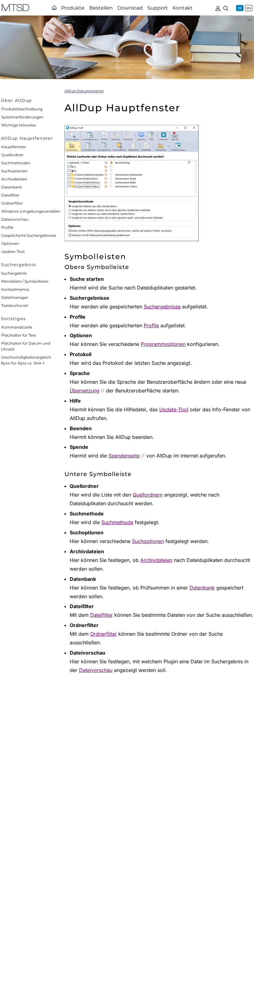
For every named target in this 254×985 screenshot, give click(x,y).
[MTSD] (15, 8)
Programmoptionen (163, 344)
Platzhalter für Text (18, 335)
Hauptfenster (13, 146)
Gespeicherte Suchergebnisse (28, 235)
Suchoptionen (14, 171)
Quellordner (12, 154)
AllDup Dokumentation (84, 91)
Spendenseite (124, 456)
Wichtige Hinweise (18, 125)
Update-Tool (12, 251)
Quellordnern (148, 495)
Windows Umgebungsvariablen (30, 211)
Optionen (10, 243)
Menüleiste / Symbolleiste (24, 281)
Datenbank (11, 187)
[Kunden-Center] (217, 8)
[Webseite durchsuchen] (225, 8)
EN (249, 8)
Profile (7, 227)
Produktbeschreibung (21, 109)
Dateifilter (10, 195)
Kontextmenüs (15, 289)
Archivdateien (14, 179)
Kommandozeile (16, 327)
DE (240, 8)
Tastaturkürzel (14, 305)
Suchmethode (117, 522)
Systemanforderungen (22, 117)
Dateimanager (14, 297)
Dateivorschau (14, 219)
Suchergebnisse (162, 306)
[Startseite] (54, 7)
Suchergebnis (14, 273)
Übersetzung (84, 390)
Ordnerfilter (12, 203)
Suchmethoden (15, 163)
